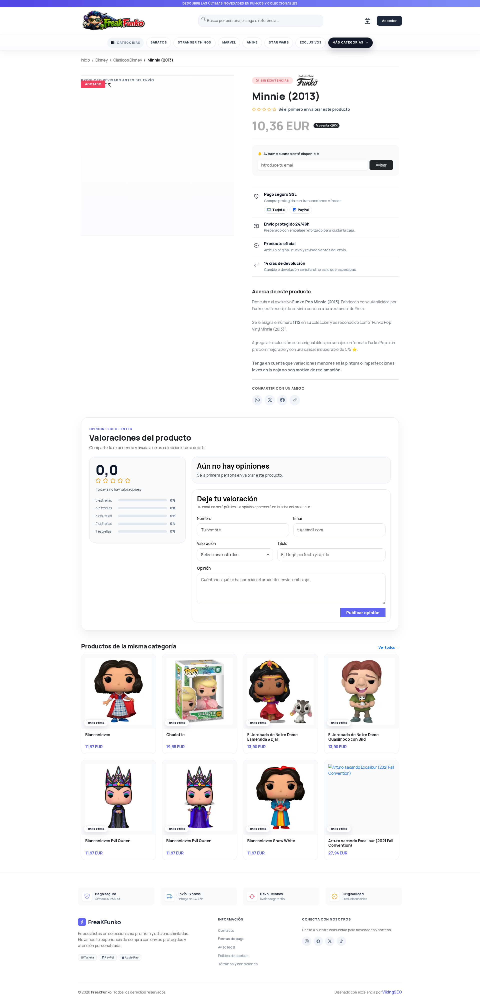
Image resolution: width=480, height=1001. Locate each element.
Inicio (85, 60)
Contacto (226, 930)
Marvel (229, 42)
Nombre (204, 518)
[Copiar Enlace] (295, 400)
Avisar (381, 165)
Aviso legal (226, 947)
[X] (329, 941)
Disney (102, 60)
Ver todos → (388, 647)
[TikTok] (341, 941)
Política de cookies (233, 955)
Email (297, 518)
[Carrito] (367, 21)
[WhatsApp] (257, 400)
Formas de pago (231, 938)
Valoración (206, 543)
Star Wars (279, 42)
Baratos (158, 42)
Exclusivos (311, 42)
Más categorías (347, 42)
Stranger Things (194, 42)
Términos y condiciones (238, 963)
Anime (252, 42)
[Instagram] (307, 941)
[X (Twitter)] (269, 400)
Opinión (204, 568)
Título (282, 543)
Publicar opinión (363, 612)
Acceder (389, 20)
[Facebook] (282, 400)
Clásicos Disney (127, 60)
